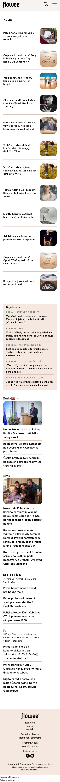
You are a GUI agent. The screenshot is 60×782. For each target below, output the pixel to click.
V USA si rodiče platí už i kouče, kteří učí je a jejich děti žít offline (18, 148)
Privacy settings (7, 780)
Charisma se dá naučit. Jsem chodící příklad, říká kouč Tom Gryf (19, 103)
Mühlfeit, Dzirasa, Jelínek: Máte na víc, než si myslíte (18, 215)
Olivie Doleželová (30, 361)
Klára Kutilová (33, 378)
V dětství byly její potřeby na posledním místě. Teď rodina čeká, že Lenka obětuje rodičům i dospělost (29, 335)
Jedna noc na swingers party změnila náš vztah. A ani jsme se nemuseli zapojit (29, 383)
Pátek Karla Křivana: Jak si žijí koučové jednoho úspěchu (18, 36)
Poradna (11, 328)
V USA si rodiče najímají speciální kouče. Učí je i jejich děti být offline (19, 170)
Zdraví (10, 312)
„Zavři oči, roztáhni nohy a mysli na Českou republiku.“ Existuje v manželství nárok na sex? (29, 368)
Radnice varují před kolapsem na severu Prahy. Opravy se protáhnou (22, 447)
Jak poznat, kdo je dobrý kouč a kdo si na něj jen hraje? (17, 81)
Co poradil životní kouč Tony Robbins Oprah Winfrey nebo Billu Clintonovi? (20, 58)
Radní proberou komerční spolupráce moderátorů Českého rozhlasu (19, 602)
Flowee (13, 5)
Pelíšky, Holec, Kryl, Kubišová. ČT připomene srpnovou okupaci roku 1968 (22, 616)
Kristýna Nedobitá (27, 312)
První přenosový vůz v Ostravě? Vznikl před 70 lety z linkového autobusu (22, 668)
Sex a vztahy (14, 378)
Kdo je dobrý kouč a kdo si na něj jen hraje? (18, 283)
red (21, 328)
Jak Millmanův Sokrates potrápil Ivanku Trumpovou (19, 238)
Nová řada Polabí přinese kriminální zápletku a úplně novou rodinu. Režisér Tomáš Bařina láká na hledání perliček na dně (22, 515)
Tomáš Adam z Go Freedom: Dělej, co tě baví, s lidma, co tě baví (19, 193)
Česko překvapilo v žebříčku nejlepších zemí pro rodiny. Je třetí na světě (22, 461)
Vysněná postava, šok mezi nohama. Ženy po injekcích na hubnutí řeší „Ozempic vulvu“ (27, 319)
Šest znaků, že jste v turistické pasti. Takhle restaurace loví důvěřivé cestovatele (27, 352)
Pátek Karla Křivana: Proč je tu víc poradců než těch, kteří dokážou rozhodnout (19, 126)
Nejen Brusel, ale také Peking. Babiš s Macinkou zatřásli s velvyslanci (22, 433)
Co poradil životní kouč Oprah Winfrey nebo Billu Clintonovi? (18, 260)
